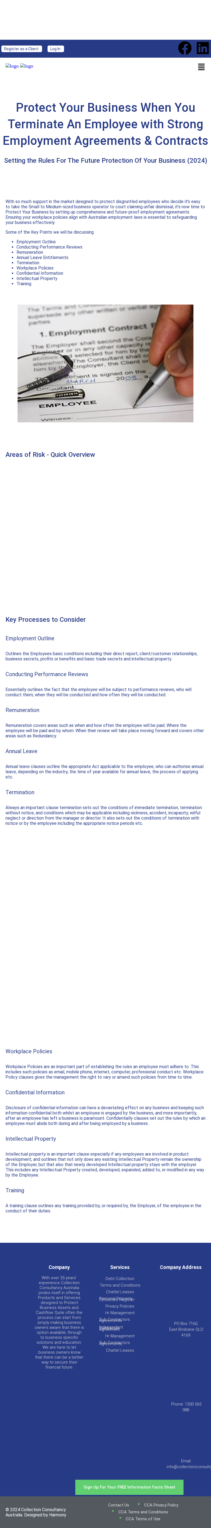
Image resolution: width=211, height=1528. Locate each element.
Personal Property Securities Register (117, 1299)
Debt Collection (120, 1278)
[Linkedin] (203, 48)
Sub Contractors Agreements (114, 1320)
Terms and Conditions (120, 1285)
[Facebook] (185, 48)
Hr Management (120, 1312)
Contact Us (118, 1505)
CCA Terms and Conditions (143, 1512)
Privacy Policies (120, 1306)
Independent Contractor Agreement (111, 1328)
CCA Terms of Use (143, 1518)
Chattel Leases (120, 1291)
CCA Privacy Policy (161, 1505)
